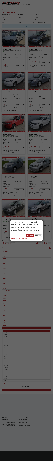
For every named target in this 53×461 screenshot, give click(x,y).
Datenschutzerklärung (16, 238)
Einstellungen (38, 235)
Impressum (25, 238)
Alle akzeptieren (30, 235)
